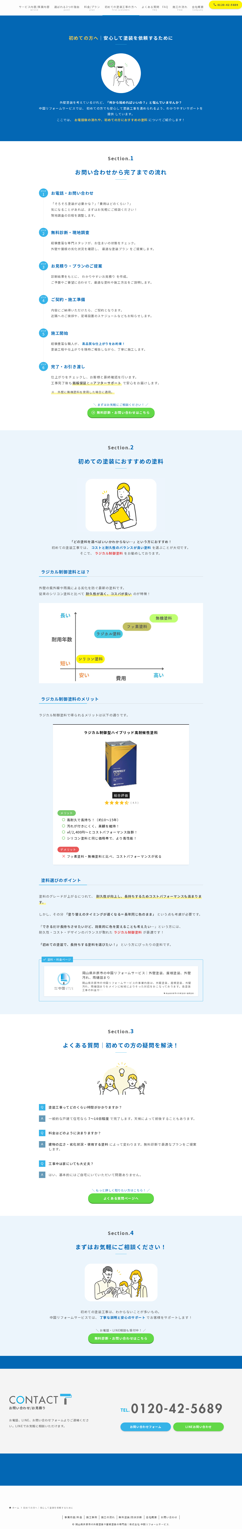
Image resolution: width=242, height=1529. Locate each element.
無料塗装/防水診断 (130, 1517)
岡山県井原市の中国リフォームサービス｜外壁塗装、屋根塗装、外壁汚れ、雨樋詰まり (136, 975)
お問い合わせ (169, 1517)
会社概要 (151, 1517)
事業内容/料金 (73, 1517)
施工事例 (91, 1517)
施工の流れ (108, 1517)
